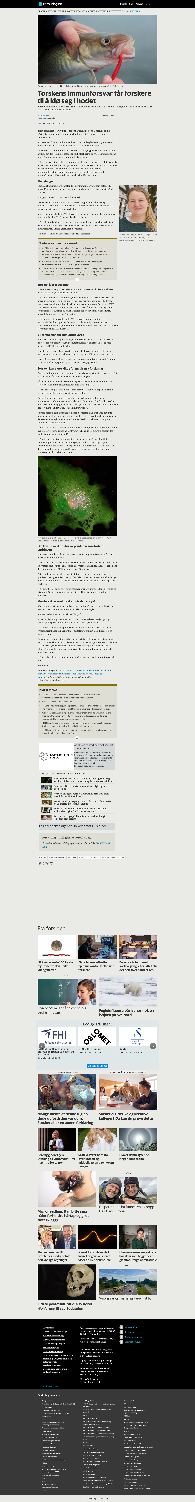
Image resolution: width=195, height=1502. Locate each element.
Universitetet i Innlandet (132, 1463)
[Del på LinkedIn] (47, 863)
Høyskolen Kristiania (49, 1457)
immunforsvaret (57, 858)
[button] (42, 1046)
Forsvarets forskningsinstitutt (53, 1428)
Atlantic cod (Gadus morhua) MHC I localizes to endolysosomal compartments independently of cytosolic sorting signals (75, 673)
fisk (122, 858)
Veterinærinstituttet (131, 1482)
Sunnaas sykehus (130, 1441)
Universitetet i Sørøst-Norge (134, 1472)
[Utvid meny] (156, 4)
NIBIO (44, 1481)
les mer (135, 11)
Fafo (43, 1419)
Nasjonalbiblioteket (90, 1418)
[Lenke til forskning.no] (76, 3)
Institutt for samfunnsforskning (53, 1460)
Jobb (148, 4)
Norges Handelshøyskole (92, 1455)
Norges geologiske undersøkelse (95, 1461)
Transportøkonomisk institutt (135, 1450)
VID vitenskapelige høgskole (134, 1485)
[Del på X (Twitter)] (43, 863)
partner (72, 858)
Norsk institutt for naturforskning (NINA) (98, 1481)
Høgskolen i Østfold (49, 1447)
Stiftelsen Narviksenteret (133, 1437)
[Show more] (77, 279)
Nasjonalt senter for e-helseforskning (96, 1430)
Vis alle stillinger (97, 1065)
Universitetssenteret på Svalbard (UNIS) (138, 1476)
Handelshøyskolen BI (49, 1437)
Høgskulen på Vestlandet (51, 1453)
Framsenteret (47, 1431)
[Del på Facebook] (39, 863)
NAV (43, 1478)
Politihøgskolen (130, 1401)
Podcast (139, 4)
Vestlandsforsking (130, 1479)
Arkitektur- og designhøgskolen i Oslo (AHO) (58, 1404)
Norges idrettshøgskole (91, 1465)
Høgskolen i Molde (49, 1444)
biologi (42, 858)
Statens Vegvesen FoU (132, 1434)
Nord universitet (88, 1445)
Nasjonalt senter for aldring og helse (96, 1427)
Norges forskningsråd (91, 1458)
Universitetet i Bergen (132, 1460)
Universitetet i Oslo (131, 1466)
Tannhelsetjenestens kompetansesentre (138, 1447)
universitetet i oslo (89, 858)
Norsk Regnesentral (90, 1471)
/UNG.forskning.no (133, 1337)
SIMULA (127, 1416)
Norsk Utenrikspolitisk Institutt (94, 1477)
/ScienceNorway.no (133, 1342)
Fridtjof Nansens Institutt (51, 1434)
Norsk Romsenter (89, 1474)
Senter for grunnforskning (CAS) (136, 1422)
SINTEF (126, 1419)
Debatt (123, 4)
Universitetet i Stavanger (133, 1469)
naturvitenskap (110, 858)
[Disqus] (97, 894)
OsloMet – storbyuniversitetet (93, 1487)
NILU (44, 1490)
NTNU (85, 1415)
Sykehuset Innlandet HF (132, 1444)
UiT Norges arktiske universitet (135, 1453)
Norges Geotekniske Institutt (93, 1452)
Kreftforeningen (48, 1466)
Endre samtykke (50, 1386)
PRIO (126, 1404)
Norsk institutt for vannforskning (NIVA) (97, 1484)
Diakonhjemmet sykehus (51, 1410)
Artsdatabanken (47, 1407)
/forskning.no (130, 1332)
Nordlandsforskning (90, 1449)
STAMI (126, 1431)
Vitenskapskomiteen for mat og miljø (137, 1488)
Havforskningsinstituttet (51, 1441)
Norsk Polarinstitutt (90, 1468)
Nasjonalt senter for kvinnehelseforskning (98, 1433)
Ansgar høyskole (48, 1401)
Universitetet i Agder (131, 1457)
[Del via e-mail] (51, 863)
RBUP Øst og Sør (130, 1407)
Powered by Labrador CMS (97, 1499)
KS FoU (44, 1463)
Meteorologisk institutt (50, 1475)
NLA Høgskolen (88, 1401)
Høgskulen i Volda (48, 1450)
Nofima (85, 1442)
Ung (131, 4)
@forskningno (131, 1327)
